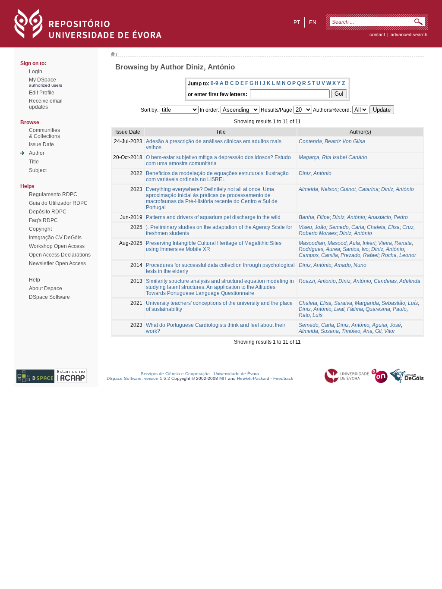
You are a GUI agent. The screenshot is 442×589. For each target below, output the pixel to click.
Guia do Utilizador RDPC (58, 203)
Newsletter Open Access (57, 263)
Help (34, 280)
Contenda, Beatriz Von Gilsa (332, 141)
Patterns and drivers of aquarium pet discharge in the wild (213, 217)
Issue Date (41, 144)
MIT (223, 378)
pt (297, 22)
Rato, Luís (310, 315)
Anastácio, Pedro (388, 217)
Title (34, 162)
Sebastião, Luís (400, 303)
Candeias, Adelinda (397, 281)
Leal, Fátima (348, 309)
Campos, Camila (318, 255)
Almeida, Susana (319, 331)
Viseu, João (312, 227)
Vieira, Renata (395, 243)
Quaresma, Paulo (386, 309)
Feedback (283, 378)
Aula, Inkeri (362, 243)
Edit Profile (41, 93)
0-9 (214, 83)
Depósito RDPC (47, 212)
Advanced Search (409, 34)
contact (377, 34)
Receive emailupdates (46, 104)
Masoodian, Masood (323, 243)
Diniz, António (315, 173)
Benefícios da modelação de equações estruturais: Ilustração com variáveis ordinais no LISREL (217, 176)
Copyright (40, 229)
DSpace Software (49, 297)
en (312, 22)
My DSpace (42, 80)
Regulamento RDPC (53, 194)
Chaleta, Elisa (383, 227)
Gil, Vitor (385, 331)
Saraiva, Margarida (356, 303)
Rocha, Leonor (398, 255)
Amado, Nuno (350, 265)
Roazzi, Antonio (317, 281)
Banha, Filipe (314, 217)
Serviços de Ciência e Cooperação (175, 373)
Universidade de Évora (236, 373)
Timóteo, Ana (357, 331)
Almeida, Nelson (318, 189)
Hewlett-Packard (253, 378)
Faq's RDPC (43, 220)
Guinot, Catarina (359, 189)
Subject (38, 170)
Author (36, 153)
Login (35, 72)
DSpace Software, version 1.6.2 (138, 378)
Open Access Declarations (60, 255)
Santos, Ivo (356, 249)
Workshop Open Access (57, 246)
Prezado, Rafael (360, 255)
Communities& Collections (44, 133)
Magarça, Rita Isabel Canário (333, 157)
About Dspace (45, 288)
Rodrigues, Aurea (319, 249)
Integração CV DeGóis (55, 238)
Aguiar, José (386, 325)
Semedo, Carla (346, 227)
